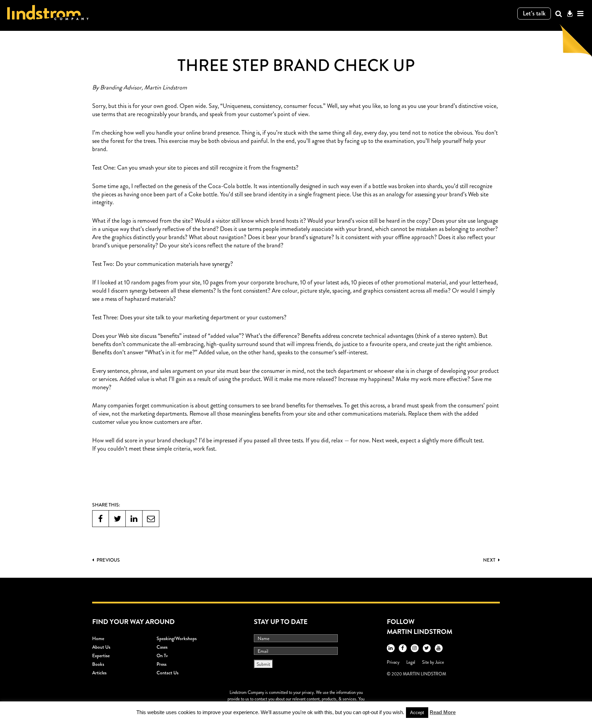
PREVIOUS (108, 559)
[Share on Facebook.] (100, 518)
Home (98, 638)
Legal (410, 662)
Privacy (393, 662)
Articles (99, 672)
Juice (439, 662)
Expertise (101, 655)
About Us (101, 647)
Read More (443, 712)
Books (98, 664)
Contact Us (167, 672)
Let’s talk (534, 13)
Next (489, 559)
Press (161, 664)
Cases (162, 647)
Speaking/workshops (177, 638)
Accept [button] (417, 712)
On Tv (162, 655)
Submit (263, 664)
